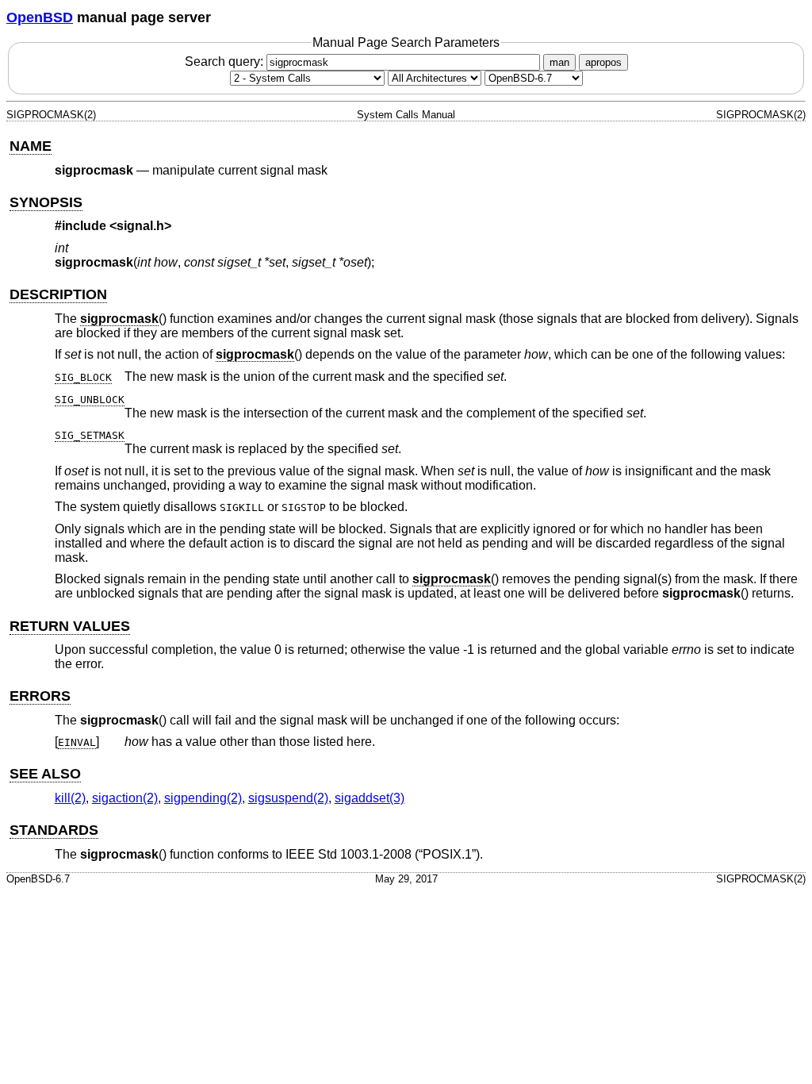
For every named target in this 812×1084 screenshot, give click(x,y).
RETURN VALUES (70, 626)
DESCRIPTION (58, 294)
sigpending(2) (203, 798)
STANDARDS (54, 830)
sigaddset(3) (369, 798)
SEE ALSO (45, 774)
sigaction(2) (125, 798)
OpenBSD (39, 17)
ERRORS (40, 696)
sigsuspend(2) (288, 798)
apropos (603, 62)
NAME (31, 146)
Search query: (225, 61)
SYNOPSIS (46, 202)
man (559, 62)
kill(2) (70, 798)
